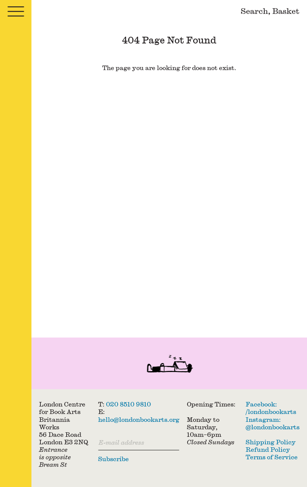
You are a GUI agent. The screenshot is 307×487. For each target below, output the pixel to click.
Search (254, 10)
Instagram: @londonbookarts (273, 423)
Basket (286, 10)
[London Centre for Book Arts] (169, 365)
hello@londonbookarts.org (138, 419)
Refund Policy (268, 449)
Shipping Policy (271, 441)
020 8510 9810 (128, 404)
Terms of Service (272, 456)
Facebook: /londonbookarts (271, 407)
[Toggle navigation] (15, 11)
